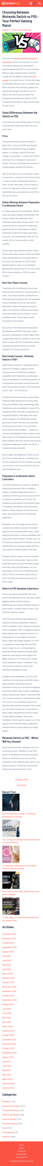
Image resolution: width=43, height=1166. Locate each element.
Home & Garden (9, 1119)
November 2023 (9, 1044)
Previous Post (21, 780)
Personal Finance (9, 1123)
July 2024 (6, 1009)
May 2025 (6, 965)
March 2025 (7, 974)
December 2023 (9, 1039)
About (21, 1148)
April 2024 (6, 1022)
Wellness (6, 1137)
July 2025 (6, 956)
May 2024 (6, 1017)
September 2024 (9, 1000)
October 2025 (8, 943)
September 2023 (9, 1053)
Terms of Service (21, 1157)
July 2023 (6, 1061)
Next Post (21, 785)
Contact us (21, 1151)
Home (21, 1145)
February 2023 (8, 1083)
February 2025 (8, 978)
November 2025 (9, 938)
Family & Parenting (10, 1110)
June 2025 (7, 960)
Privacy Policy (21, 1154)
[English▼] (35, 4)
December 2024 (9, 987)
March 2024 (7, 1026)
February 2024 (8, 1031)
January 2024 (8, 1035)
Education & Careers (11, 1106)
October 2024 (8, 995)
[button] (31, 3)
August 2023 (8, 1057)
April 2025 (6, 969)
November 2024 (9, 991)
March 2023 (7, 1079)
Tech (4, 1128)
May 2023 (6, 1070)
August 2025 (8, 952)
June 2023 (7, 1066)
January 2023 (8, 1088)
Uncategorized (8, 1132)
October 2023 (8, 1048)
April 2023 (6, 1075)
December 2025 (9, 934)
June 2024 (7, 1013)
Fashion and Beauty (10, 1115)
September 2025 (9, 947)
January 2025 (8, 982)
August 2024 (8, 1004)
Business (6, 1101)
